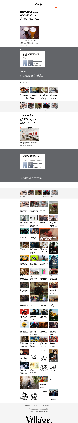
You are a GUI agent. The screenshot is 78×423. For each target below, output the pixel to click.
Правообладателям (36, 405)
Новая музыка (51, 248)
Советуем (41, 248)
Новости (44, 364)
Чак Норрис (33, 25)
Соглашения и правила (46, 405)
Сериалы (21, 221)
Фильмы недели (31, 248)
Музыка (50, 396)
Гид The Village (21, 248)
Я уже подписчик (23, 151)
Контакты (41, 405)
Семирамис (30, 127)
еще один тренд (51, 315)
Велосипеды (41, 302)
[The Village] (39, 4)
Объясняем (31, 369)
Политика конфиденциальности (29, 405)
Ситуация (50, 342)
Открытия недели (23, 112)
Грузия (30, 302)
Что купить (41, 221)
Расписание (21, 369)
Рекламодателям (27, 406)
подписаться (37, 61)
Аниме (30, 342)
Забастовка (31, 275)
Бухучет (31, 221)
